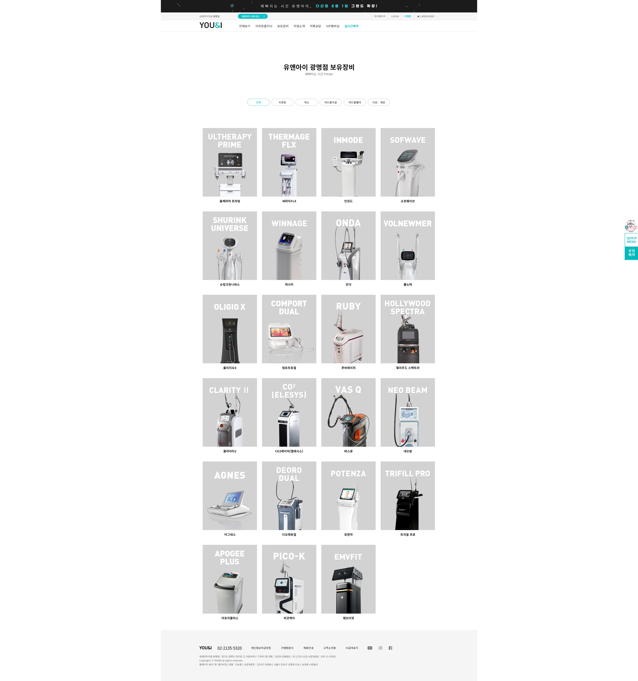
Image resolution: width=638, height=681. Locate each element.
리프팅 (282, 102)
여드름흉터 (355, 102)
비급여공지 (352, 648)
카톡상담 (315, 26)
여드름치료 (330, 102)
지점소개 (299, 26)
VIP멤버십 (332, 26)
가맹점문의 (287, 648)
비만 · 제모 (378, 102)
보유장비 (283, 26)
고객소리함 (329, 648)
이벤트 (407, 16)
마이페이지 (380, 16)
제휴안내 (308, 648)
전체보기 (244, 26)
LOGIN (395, 16)
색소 (306, 102)
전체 (258, 102)
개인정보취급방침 (261, 648)
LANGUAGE (427, 16)
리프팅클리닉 (263, 26)
